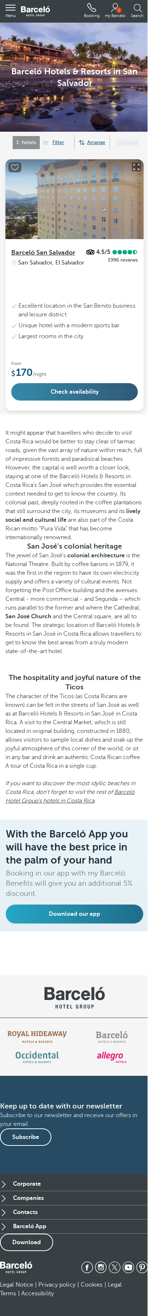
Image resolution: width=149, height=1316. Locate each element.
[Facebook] (87, 1267)
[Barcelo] (111, 1037)
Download (26, 1242)
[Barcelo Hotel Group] (16, 1267)
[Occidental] (37, 1057)
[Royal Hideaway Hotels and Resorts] (37, 1037)
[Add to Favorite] (14, 167)
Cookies (92, 1285)
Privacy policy (56, 1285)
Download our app (74, 914)
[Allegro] (111, 1057)
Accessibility (37, 1293)
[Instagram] (101, 1267)
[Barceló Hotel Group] (35, 11)
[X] (114, 1267)
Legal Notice (16, 1285)
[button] (10, 11)
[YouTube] (128, 1267)
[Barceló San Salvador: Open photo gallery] (136, 167)
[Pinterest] (142, 1267)
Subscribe (25, 1137)
